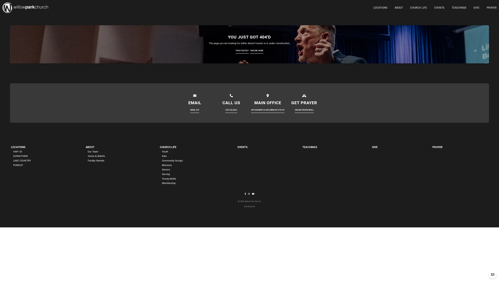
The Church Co (249, 206)
